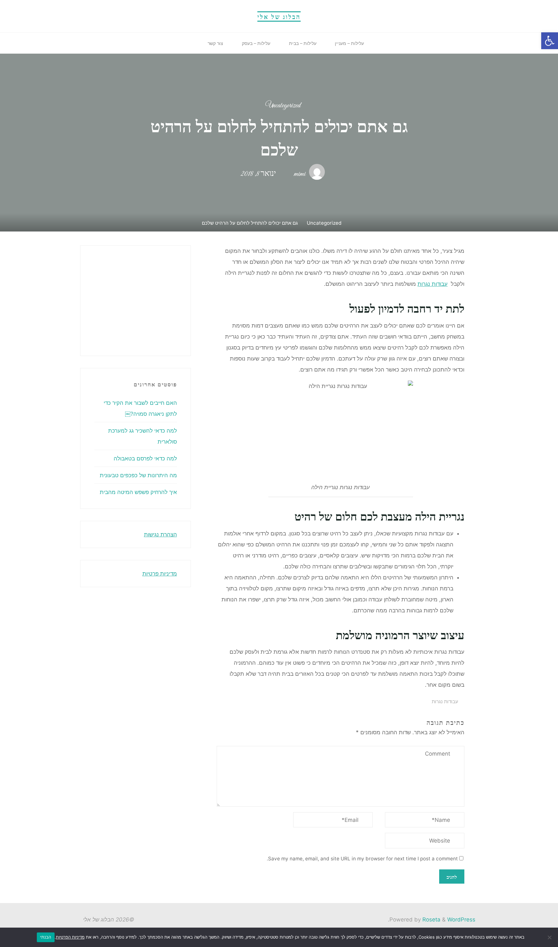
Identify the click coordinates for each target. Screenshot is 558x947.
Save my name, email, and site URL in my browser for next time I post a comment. (362, 859)
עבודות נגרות (433, 284)
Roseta (430, 919)
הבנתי (45, 937)
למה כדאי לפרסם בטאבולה (145, 458)
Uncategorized (282, 106)
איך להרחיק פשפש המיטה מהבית (138, 492)
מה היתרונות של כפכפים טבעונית (138, 475)
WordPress (461, 919)
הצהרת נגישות (160, 534)
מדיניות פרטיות (159, 573)
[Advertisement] (88, 299)
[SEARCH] (191, 43)
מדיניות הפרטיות (70, 937)
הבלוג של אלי (279, 16)
